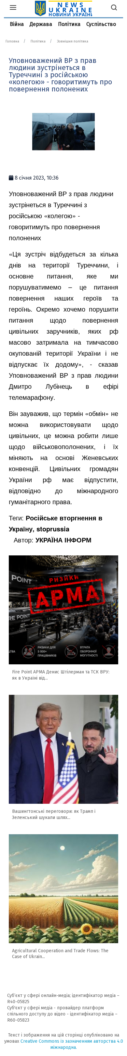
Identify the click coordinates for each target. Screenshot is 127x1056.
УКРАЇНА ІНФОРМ (63, 539)
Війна (17, 24)
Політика (69, 24)
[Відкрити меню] (13, 8)
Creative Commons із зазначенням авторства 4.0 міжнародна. (72, 1044)
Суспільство (101, 24)
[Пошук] (114, 8)
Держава (41, 24)
